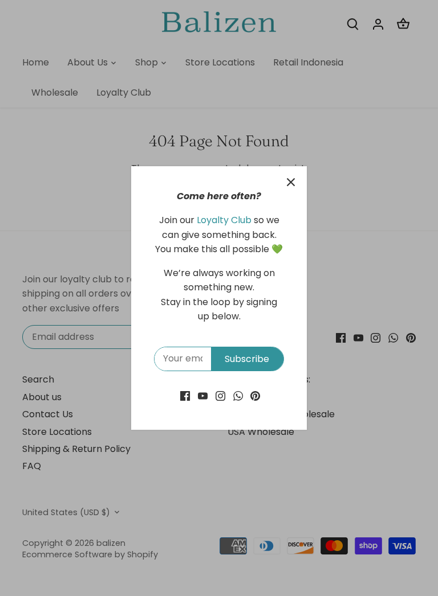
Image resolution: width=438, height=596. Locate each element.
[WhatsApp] (238, 395)
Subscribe (247, 358)
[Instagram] (220, 395)
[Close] (290, 182)
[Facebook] (185, 395)
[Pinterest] (255, 395)
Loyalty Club (224, 220)
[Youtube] (203, 395)
